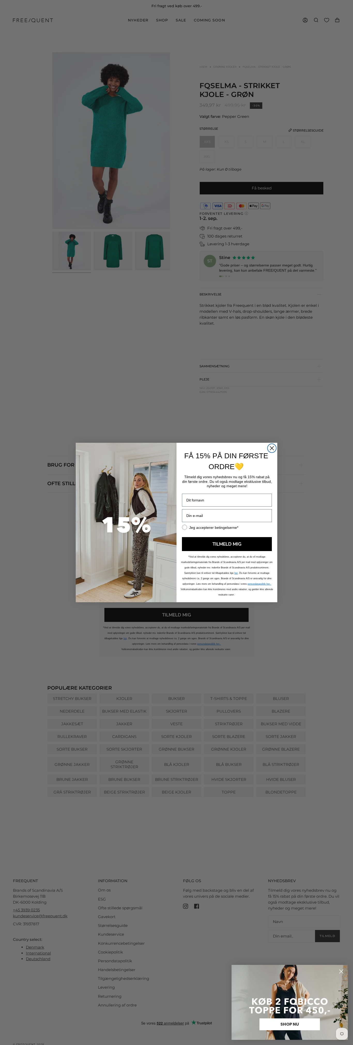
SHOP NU (289, 1024)
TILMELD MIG (227, 544)
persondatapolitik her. (259, 584)
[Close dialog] (271, 448)
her (236, 573)
